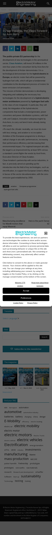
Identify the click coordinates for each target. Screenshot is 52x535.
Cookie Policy (18, 303)
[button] (46, 233)
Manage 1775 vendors (20, 284)
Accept (26, 291)
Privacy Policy (32, 303)
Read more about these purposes (40, 284)
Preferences (26, 298)
